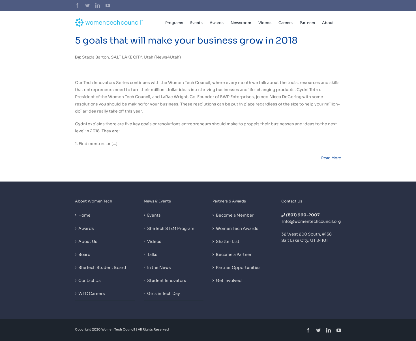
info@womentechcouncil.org (311, 221)
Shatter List (227, 241)
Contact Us (89, 280)
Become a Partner (234, 254)
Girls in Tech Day (163, 293)
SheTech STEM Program (170, 228)
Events (154, 215)
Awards (86, 228)
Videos (154, 241)
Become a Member (235, 215)
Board (84, 254)
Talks (152, 254)
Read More (331, 158)
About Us (87, 241)
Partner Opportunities (238, 267)
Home (84, 215)
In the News (159, 267)
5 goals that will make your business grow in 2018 (186, 40)
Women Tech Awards (237, 228)
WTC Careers (91, 293)
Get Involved (229, 280)
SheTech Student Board (102, 267)
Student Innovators (166, 280)
